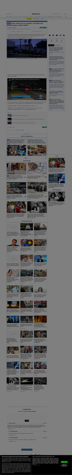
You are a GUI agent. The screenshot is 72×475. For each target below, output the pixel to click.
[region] (36, 465)
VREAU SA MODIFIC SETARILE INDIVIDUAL (64, 465)
